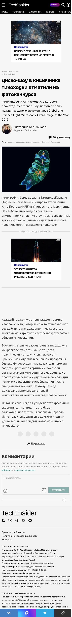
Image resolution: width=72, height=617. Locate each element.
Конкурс (46, 142)
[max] (30, 520)
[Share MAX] (27, 613)
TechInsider (19, 4)
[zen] (23, 520)
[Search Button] (63, 5)
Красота (10, 142)
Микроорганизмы (23, 142)
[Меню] (3, 5)
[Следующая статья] (36, 500)
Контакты (7, 539)
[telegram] (16, 520)
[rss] (3, 520)
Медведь (37, 142)
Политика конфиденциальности (19, 536)
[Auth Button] (68, 5)
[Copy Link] (63, 613)
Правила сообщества (13, 532)
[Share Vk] (9, 613)
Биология (13, 72)
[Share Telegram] (45, 613)
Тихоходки (55, 142)
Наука (4, 72)
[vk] (10, 520)
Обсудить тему (61, 137)
